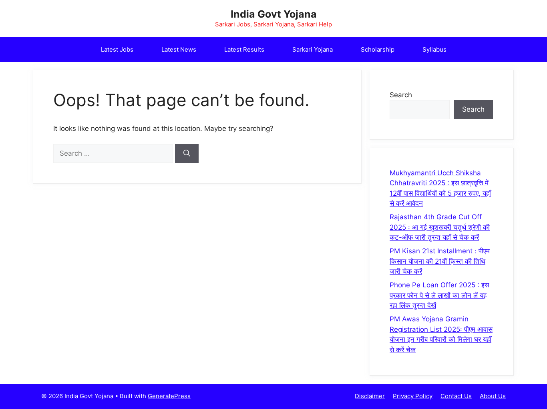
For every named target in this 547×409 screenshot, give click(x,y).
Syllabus (434, 49)
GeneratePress (169, 396)
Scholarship (377, 49)
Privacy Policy (412, 396)
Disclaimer (370, 396)
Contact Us (456, 396)
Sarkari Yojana (312, 49)
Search (401, 95)
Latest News (178, 49)
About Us (493, 396)
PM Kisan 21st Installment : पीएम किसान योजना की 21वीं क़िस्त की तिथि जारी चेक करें (440, 261)
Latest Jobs (117, 49)
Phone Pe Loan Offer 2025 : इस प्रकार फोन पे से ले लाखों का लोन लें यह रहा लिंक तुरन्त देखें (439, 295)
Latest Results (244, 49)
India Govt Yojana (274, 14)
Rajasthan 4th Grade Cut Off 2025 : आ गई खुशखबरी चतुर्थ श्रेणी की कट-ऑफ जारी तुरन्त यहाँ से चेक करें (440, 227)
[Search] (187, 153)
